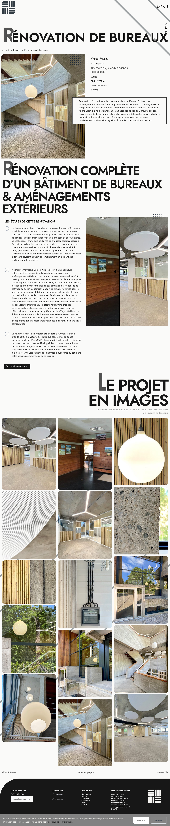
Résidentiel (85, 798)
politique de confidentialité (60, 821)
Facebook (59, 795)
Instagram (59, 799)
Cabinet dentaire (117, 796)
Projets (84, 803)
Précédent (10, 772)
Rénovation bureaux (118, 803)
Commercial (86, 800)
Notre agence (86, 794)
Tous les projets (86, 772)
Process (84, 796)
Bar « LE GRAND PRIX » (119, 798)
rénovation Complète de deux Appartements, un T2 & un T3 (120, 807)
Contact (84, 805)
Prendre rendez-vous (19, 366)
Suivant (160, 772)
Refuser (159, 820)
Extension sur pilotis (118, 800)
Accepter (141, 820)
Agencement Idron (117, 794)
